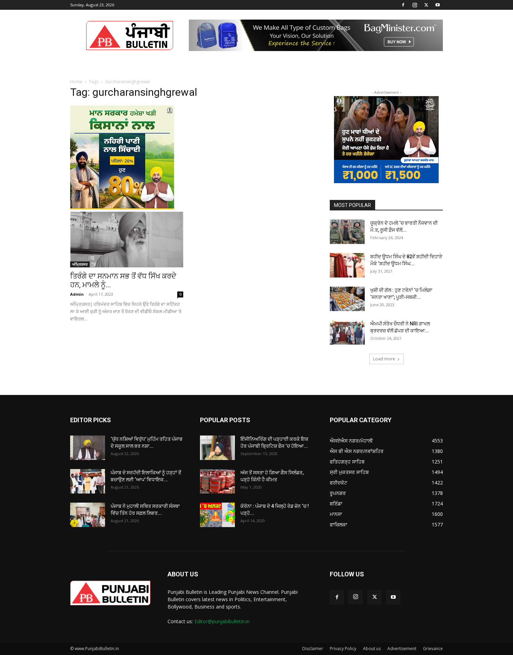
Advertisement (401, 649)
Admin (77, 294)
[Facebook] (403, 5)
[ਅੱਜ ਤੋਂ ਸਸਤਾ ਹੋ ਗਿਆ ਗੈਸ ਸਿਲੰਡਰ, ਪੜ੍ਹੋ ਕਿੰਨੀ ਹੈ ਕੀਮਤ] (217, 481)
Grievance (433, 649)
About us (372, 649)
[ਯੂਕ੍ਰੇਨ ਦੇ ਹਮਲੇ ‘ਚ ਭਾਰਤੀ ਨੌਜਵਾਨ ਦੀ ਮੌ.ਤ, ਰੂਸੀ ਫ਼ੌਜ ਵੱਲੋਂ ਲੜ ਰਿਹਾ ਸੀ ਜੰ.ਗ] (347, 231)
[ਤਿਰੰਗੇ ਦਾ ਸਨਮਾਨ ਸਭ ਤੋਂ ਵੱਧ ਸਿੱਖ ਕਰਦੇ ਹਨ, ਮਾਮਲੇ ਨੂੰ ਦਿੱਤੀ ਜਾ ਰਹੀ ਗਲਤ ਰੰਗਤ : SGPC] (126, 239)
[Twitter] (426, 5)
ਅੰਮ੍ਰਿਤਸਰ (80, 264)
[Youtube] (437, 5)
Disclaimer (312, 649)
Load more (384, 359)
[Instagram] (414, 5)
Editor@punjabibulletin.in (222, 621)
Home (76, 82)
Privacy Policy (343, 649)
